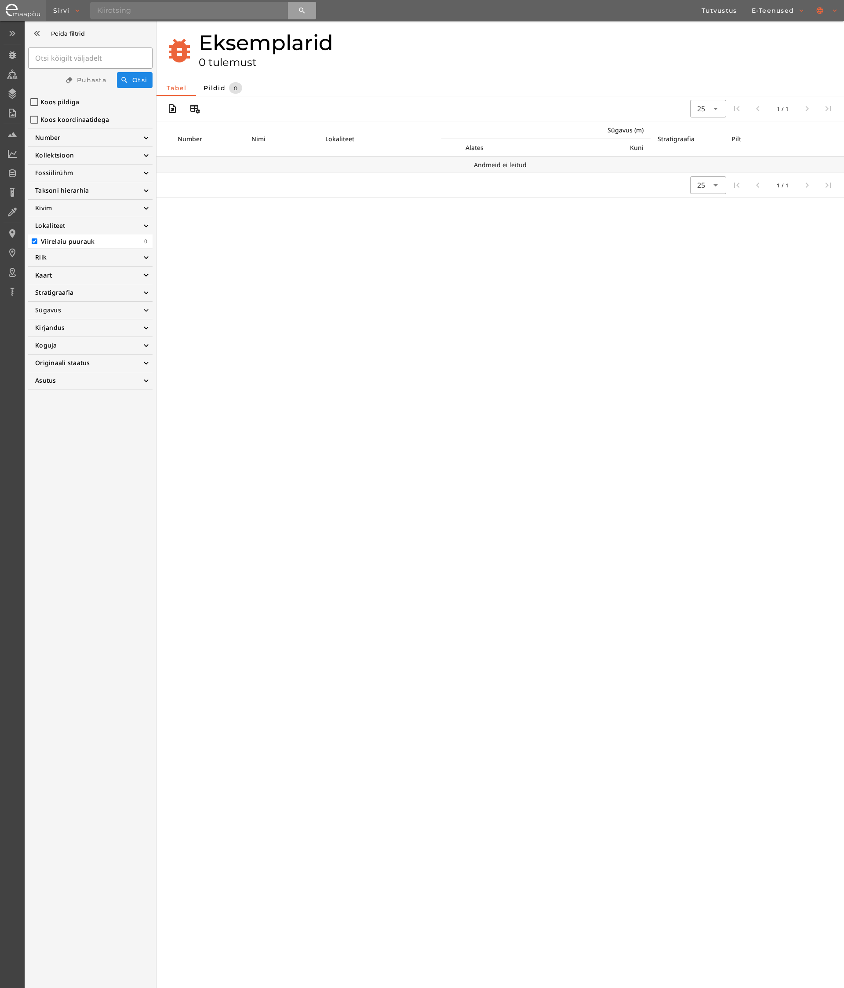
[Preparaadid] (12, 212)
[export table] (172, 108)
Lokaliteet (50, 225)
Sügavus (48, 310)
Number (48, 137)
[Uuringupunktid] (12, 253)
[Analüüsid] (12, 192)
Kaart (43, 275)
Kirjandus (50, 327)
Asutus (45, 380)
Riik (41, 257)
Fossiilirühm (54, 172)
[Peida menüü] (12, 33)
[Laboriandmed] (12, 154)
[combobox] (708, 108)
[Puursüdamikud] (12, 291)
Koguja (46, 345)
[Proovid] (12, 134)
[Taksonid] (12, 74)
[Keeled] (827, 10)
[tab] (176, 88)
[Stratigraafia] (12, 93)
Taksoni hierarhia (62, 190)
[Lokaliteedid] (12, 233)
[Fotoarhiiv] (12, 113)
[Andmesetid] (12, 173)
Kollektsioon (54, 155)
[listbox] (12, 163)
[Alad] (12, 272)
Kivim (43, 208)
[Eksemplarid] (12, 55)
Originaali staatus (62, 363)
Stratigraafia (54, 292)
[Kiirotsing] (302, 10)
